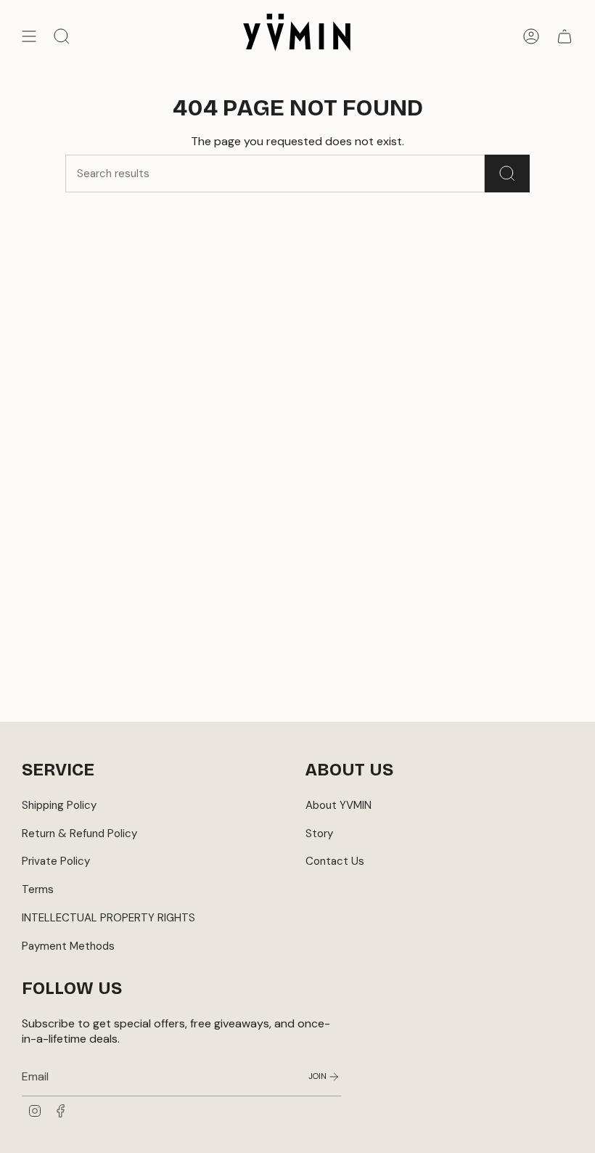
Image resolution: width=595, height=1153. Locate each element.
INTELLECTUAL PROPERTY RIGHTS (108, 917)
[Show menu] (29, 36)
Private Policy (56, 861)
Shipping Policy (59, 805)
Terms (38, 889)
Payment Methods (68, 946)
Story (319, 833)
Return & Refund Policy (79, 833)
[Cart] (564, 36)
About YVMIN (338, 805)
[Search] (507, 173)
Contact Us (334, 861)
